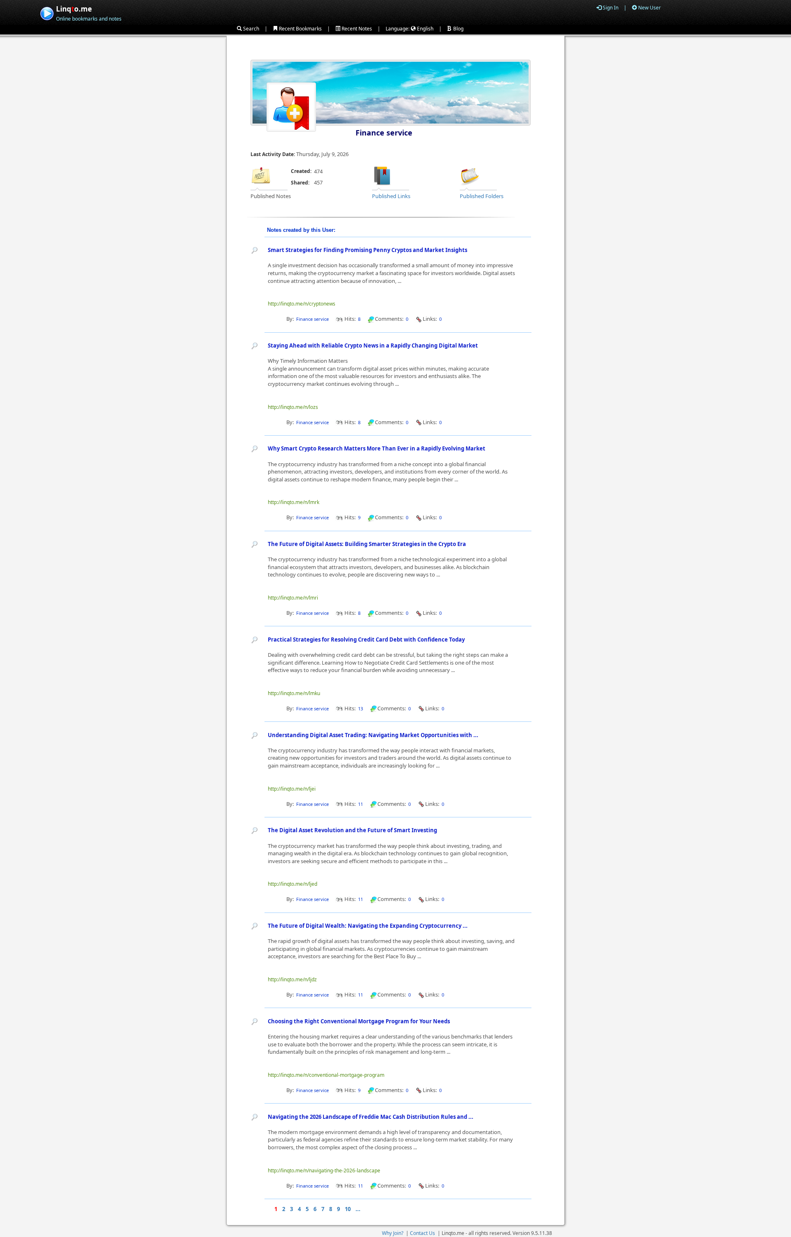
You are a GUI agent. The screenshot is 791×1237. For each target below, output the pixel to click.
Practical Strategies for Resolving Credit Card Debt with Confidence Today (366, 639)
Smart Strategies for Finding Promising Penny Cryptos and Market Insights (367, 250)
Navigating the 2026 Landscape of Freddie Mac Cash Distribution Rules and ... (370, 1116)
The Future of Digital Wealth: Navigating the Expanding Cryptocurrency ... (368, 925)
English (424, 28)
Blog (457, 28)
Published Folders (481, 196)
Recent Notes (356, 28)
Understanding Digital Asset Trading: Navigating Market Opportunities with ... (373, 735)
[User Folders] (470, 175)
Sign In (609, 7)
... (358, 1209)
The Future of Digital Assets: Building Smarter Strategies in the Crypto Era (367, 544)
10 (348, 1209)
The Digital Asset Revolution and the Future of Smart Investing (352, 830)
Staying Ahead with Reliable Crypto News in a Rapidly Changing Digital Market (373, 345)
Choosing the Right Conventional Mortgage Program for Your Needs (359, 1021)
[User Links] (382, 175)
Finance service (384, 133)
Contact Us (422, 1233)
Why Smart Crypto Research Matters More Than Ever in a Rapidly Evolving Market (376, 448)
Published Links (391, 196)
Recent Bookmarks (300, 28)
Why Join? (392, 1233)
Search (250, 28)
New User (649, 7)
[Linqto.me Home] (47, 12)
